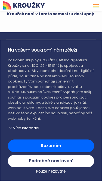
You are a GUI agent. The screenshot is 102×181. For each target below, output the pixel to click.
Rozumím (51, 145)
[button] (51, 128)
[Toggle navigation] (94, 5)
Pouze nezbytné (51, 171)
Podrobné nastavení (51, 161)
